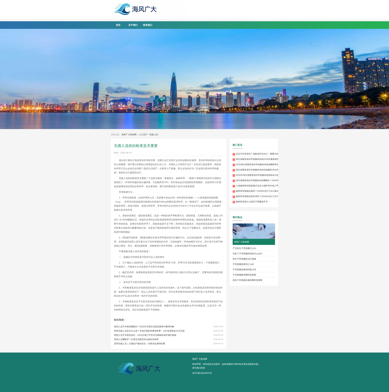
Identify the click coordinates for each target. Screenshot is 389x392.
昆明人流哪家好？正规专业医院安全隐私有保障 (136, 339)
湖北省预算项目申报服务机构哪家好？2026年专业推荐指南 (263, 180)
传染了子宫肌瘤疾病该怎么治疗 (247, 253)
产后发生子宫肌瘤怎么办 (244, 248)
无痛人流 (153, 134)
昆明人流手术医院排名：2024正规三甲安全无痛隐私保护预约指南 (145, 335)
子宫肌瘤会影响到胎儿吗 (244, 269)
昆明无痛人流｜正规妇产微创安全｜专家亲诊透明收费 (139, 343)
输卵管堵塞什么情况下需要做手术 (250, 201)
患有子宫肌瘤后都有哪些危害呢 (247, 280)
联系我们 (147, 25)
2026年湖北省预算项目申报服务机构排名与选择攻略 (259, 175)
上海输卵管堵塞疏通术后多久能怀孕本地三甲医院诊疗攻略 (262, 185)
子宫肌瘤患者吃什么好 (243, 264)
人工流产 (143, 134)
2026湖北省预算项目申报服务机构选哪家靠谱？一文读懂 (262, 164)
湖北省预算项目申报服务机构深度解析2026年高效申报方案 (263, 170)
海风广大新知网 (129, 134)
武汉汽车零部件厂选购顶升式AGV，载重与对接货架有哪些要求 (265, 154)
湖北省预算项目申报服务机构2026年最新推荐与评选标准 (262, 159)
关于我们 (133, 25)
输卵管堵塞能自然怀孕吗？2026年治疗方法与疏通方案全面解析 (265, 196)
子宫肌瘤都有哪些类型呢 (244, 275)
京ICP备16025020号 (202, 373)
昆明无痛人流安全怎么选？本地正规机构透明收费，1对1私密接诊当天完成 (149, 331)
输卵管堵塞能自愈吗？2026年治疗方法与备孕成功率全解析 (263, 191)
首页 (118, 25)
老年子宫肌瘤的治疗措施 (244, 259)
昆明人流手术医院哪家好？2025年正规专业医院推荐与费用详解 (144, 326)
